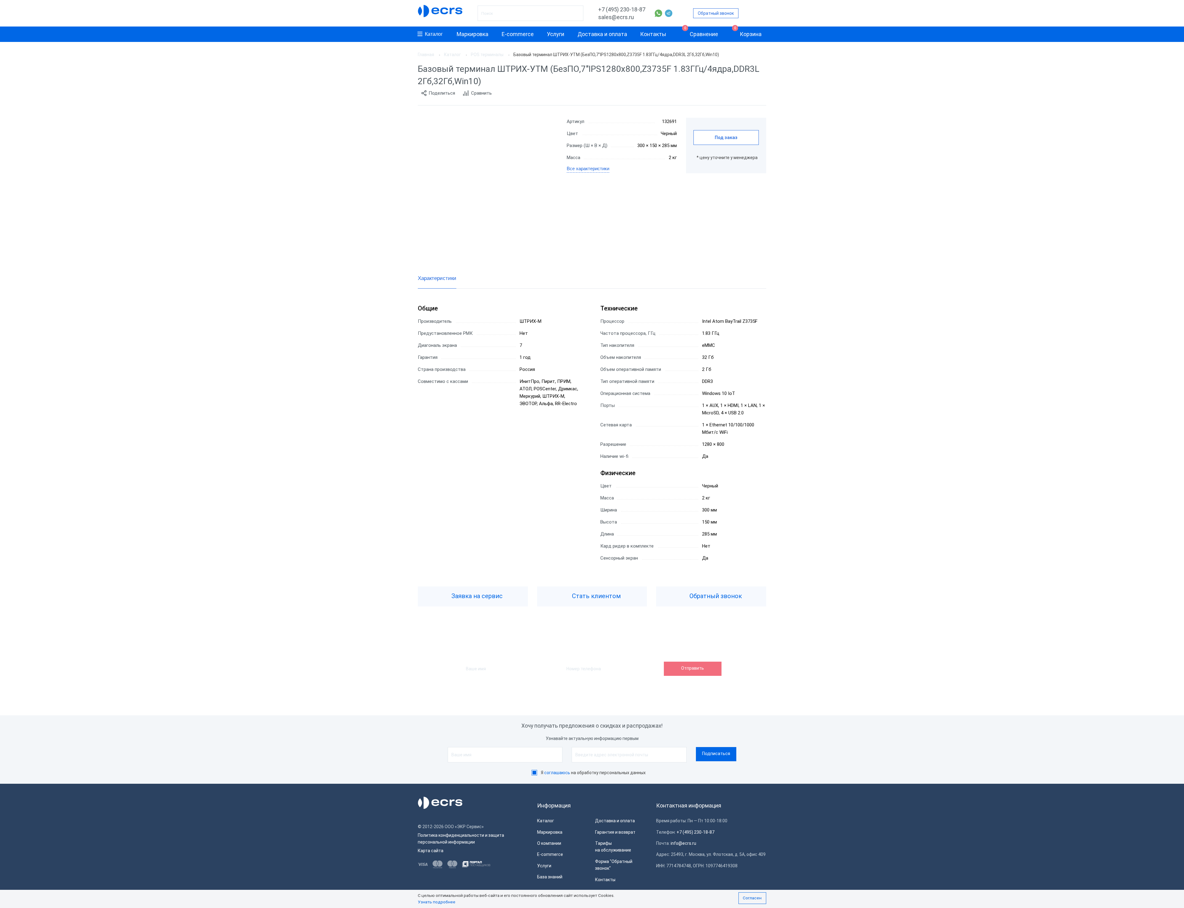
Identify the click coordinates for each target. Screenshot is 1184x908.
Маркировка (472, 34)
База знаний (549, 876)
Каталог (434, 34)
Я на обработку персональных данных (593, 772)
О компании (549, 843)
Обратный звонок (716, 13)
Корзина (748, 32)
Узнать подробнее (436, 901)
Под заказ (726, 137)
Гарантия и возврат (615, 832)
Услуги (555, 34)
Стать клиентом (595, 596)
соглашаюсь (557, 772)
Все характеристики (588, 168)
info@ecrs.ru (683, 843)
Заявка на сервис (476, 596)
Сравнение (701, 32)
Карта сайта (430, 850)
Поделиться (442, 93)
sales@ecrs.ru (616, 17)
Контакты (653, 34)
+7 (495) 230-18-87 (621, 9)
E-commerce (518, 34)
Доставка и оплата (602, 34)
